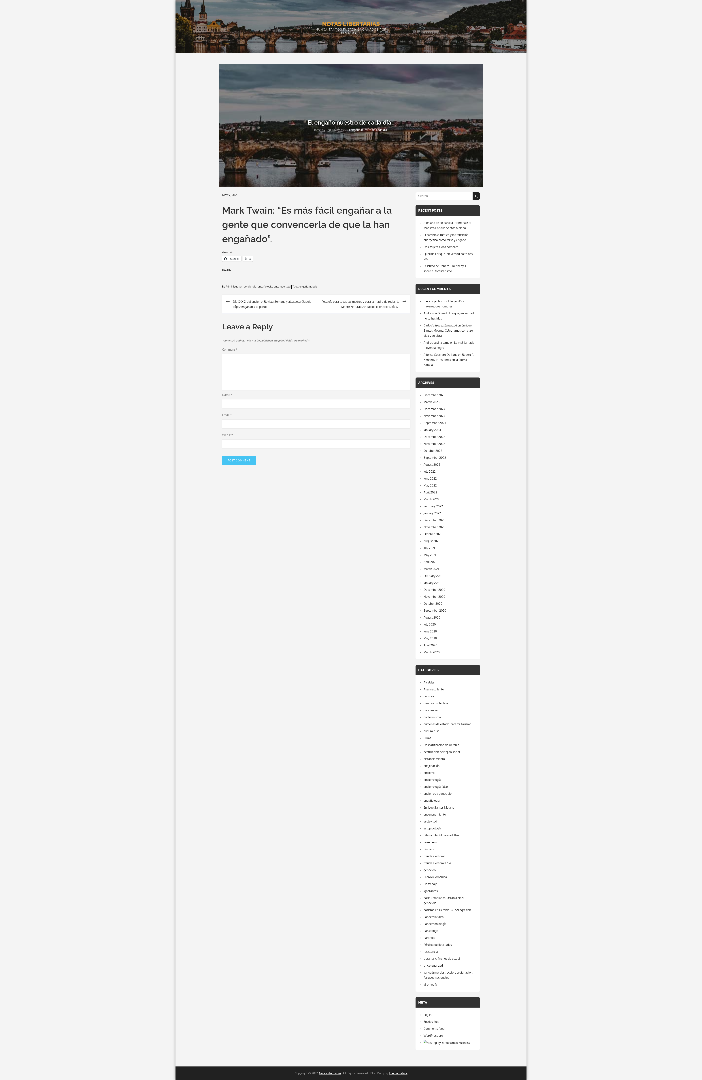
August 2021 (431, 541)
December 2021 (434, 520)
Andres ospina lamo (436, 342)
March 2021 (431, 569)
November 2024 (434, 416)
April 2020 (430, 645)
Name (227, 395)
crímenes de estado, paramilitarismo (447, 724)
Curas (427, 738)
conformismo (432, 717)
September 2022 (435, 457)
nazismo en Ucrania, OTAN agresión (447, 910)
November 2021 (434, 527)
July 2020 (430, 624)
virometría (430, 984)
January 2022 (432, 513)
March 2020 (432, 652)
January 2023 (432, 430)
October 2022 (433, 450)
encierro (429, 773)
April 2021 (430, 562)
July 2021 (429, 548)
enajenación (431, 766)
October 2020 (433, 603)
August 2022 (432, 464)
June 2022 (430, 478)
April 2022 (430, 492)
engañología (265, 286)
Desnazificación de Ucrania (441, 745)
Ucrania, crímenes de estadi (442, 958)
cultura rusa (431, 731)
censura (429, 696)
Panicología (431, 931)
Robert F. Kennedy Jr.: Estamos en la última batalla (449, 360)
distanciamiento (434, 759)
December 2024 (434, 409)
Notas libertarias (351, 23)
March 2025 (431, 402)
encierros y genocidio (438, 793)
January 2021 (432, 583)
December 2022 (434, 437)
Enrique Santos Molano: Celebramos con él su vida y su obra (448, 330)
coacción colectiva (436, 703)
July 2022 (430, 471)
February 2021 (433, 576)
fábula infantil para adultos (441, 835)
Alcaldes (429, 682)
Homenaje (430, 884)
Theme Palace (398, 1073)
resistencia (431, 951)
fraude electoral (434, 856)
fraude (313, 286)
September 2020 (435, 610)
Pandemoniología (435, 924)
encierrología (432, 780)
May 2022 (430, 485)
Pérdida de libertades (438, 944)
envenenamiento (435, 814)
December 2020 (434, 589)
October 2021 (432, 534)
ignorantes (431, 891)
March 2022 (431, 499)
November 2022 (434, 444)
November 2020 (434, 596)
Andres (428, 313)
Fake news (430, 842)
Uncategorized (281, 286)
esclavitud (430, 821)
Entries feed (431, 1021)
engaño (303, 286)
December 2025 (434, 395)
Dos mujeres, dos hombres (441, 247)
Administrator (234, 286)
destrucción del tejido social (442, 752)
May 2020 (430, 638)
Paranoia (429, 938)
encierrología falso (436, 786)
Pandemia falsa (434, 917)
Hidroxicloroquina (435, 877)
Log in (427, 1015)
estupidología (432, 828)
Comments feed (434, 1028)
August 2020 (432, 617)
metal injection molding (439, 301)
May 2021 (430, 555)
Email (227, 415)
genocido (430, 870)
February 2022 (433, 506)
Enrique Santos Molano (439, 807)
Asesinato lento (434, 689)
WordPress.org (433, 1035)
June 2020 (430, 631)
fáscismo (429, 849)
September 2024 (435, 423)
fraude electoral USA (437, 863)
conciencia (250, 286)
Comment (229, 349)
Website (227, 435)
